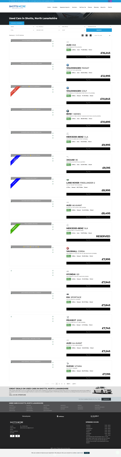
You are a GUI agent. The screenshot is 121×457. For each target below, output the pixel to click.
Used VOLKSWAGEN (47, 410)
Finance (90, 7)
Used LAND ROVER (64, 407)
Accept (87, 452)
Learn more (80, 452)
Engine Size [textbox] (39, 30)
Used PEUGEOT (29, 408)
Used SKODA (80, 408)
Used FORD (97, 405)
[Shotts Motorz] (17, 6)
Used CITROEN (46, 405)
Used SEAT (62, 408)
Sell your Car (82, 7)
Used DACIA (62, 405)
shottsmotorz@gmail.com (23, 1)
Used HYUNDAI (12, 407)
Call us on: (17, 395)
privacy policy (67, 448)
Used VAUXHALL (29, 410)
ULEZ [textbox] (63, 30)
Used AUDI (11, 405)
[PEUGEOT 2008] (31, 316)
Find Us (110, 7)
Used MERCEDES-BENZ (99, 407)
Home (49, 7)
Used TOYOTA (12, 410)
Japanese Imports (64, 7)
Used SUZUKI (97, 408)
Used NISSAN (12, 408)
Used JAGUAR (29, 407)
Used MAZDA (80, 407)
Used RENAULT (46, 408)
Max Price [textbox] (65, 26)
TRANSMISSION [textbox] (92, 26)
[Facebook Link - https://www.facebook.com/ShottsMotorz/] (109, 1)
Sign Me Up (106, 399)
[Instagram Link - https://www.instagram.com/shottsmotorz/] (111, 1)
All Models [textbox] (39, 26)
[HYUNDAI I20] (31, 270)
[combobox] (22, 26)
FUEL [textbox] (12, 30)
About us (103, 7)
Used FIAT (80, 405)
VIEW (89, 56)
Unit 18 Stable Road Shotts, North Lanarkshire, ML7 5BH (42, 1)
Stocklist (55, 7)
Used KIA (45, 407)
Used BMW (28, 405)
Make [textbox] (12, 26)
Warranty (96, 7)
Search (99, 30)
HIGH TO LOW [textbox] (98, 35)
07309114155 (12, 1)
